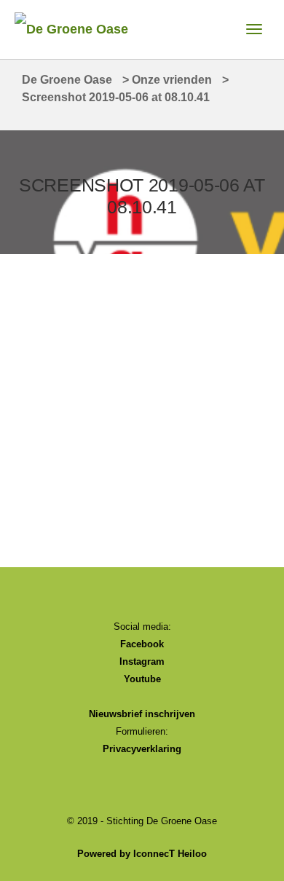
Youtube (142, 678)
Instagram (142, 661)
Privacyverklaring (142, 748)
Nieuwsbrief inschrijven (142, 713)
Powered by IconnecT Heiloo (142, 853)
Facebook (142, 644)
